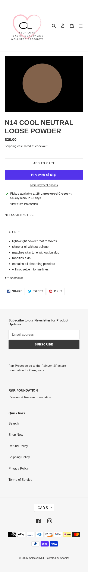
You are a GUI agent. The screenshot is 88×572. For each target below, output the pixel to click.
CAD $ (43, 508)
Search (14, 423)
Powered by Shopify (57, 558)
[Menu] (80, 25)
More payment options (44, 185)
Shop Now (16, 434)
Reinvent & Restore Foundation (30, 397)
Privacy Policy (19, 468)
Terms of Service (20, 479)
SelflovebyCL (37, 558)
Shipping (10, 146)
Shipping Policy (19, 457)
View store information (24, 204)
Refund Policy (18, 446)
